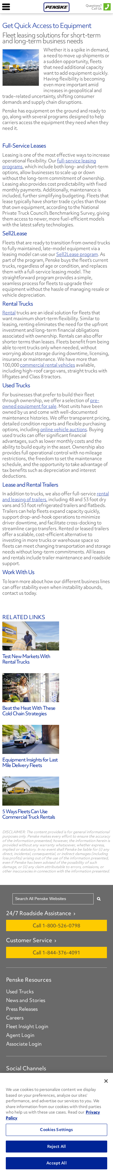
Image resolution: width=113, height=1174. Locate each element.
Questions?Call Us (94, 6)
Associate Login (24, 1044)
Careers (14, 1018)
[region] (56, 1123)
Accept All (56, 1163)
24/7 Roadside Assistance (38, 913)
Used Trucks (20, 991)
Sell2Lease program (77, 254)
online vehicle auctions (63, 429)
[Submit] (99, 899)
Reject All (56, 1146)
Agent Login (20, 1035)
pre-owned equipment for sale (50, 403)
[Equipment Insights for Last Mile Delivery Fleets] (56, 739)
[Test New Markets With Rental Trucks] (56, 635)
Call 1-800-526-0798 (56, 925)
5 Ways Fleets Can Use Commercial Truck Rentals (28, 814)
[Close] (106, 1081)
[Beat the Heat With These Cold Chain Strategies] (56, 687)
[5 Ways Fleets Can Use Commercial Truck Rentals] (56, 791)
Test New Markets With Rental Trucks (26, 659)
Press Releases (22, 1009)
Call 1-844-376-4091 (56, 952)
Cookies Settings (56, 1129)
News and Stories (25, 1000)
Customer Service (29, 940)
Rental (9, 312)
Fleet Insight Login (27, 1026)
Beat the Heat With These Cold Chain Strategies (28, 711)
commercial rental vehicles (47, 365)
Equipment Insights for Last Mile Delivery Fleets (30, 762)
